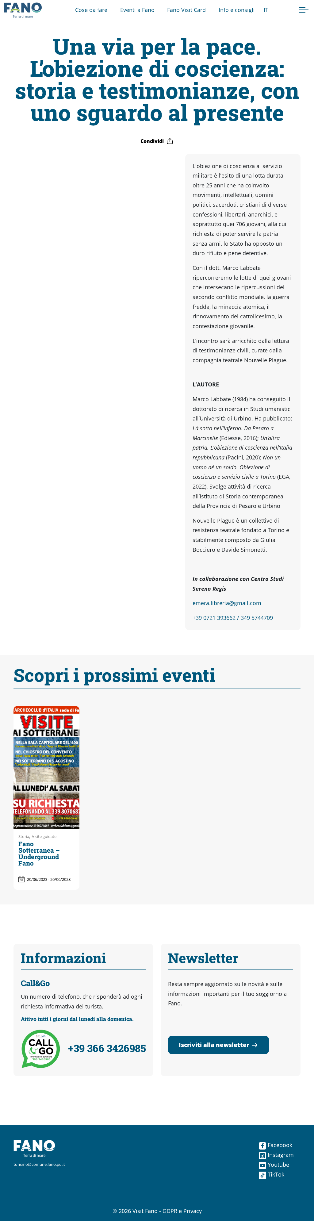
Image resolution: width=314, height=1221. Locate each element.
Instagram (280, 1154)
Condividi (152, 141)
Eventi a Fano (137, 9)
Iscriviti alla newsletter (214, 1045)
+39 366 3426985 (107, 1048)
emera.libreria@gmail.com (227, 603)
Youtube (277, 1164)
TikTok (275, 1174)
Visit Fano (145, 1211)
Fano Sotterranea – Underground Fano (39, 853)
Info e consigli (237, 9)
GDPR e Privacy (182, 1211)
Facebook (279, 1145)
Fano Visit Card (186, 9)
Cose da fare (91, 9)
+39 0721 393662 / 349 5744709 (233, 617)
